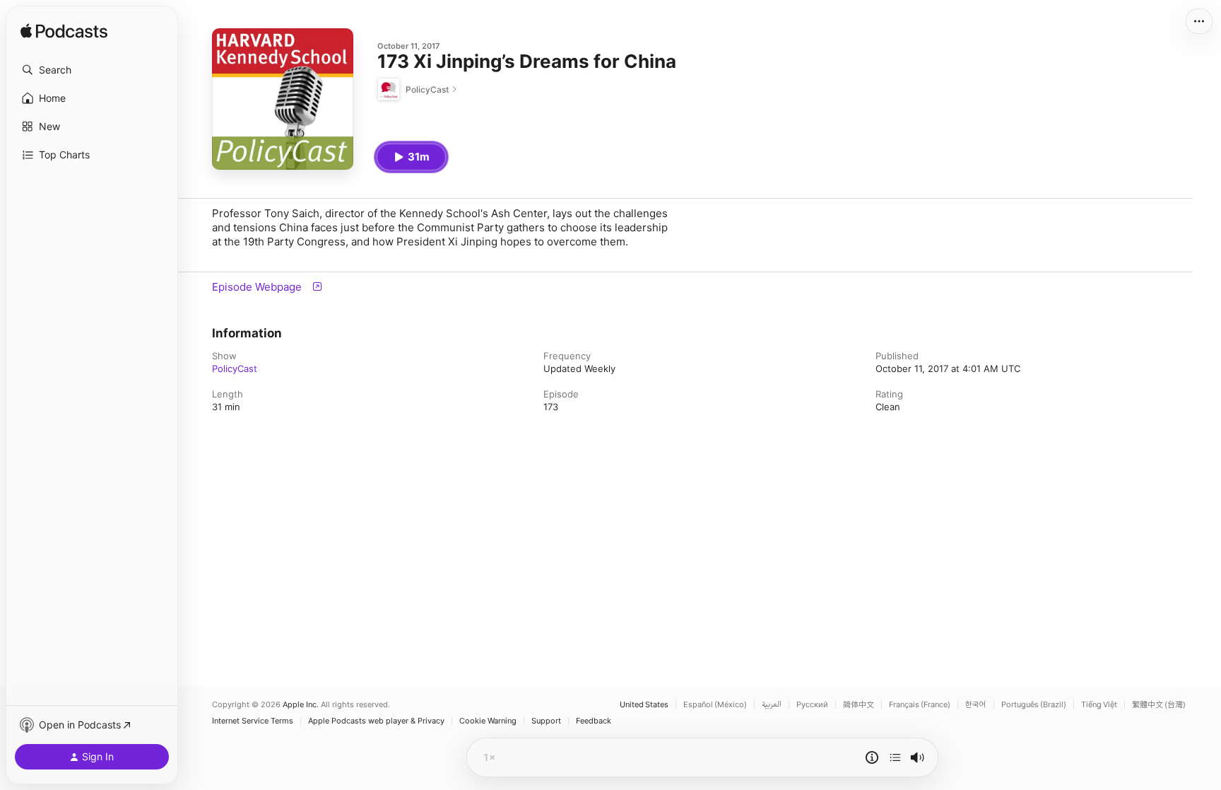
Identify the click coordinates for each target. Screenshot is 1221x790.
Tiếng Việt (1099, 705)
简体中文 (858, 705)
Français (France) (919, 705)
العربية (771, 705)
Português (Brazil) (1033, 705)
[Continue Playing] (895, 757)
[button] (92, 70)
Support (546, 721)
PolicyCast (234, 368)
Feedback (593, 721)
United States (644, 705)
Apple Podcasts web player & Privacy (376, 721)
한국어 (975, 705)
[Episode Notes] (871, 757)
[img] (63, 32)
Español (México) (715, 705)
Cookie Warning (488, 721)
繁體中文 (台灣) (1159, 705)
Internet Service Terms (252, 721)
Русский (812, 705)
